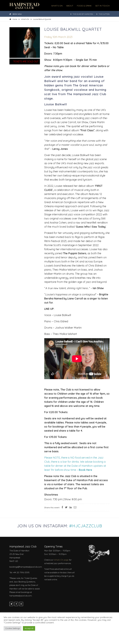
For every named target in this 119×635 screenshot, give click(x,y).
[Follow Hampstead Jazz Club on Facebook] (16, 604)
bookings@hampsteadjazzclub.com (25, 566)
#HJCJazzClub (85, 525)
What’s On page (61, 560)
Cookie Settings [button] (12, 628)
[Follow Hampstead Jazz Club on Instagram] (21, 604)
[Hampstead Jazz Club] (24, 5)
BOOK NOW (17, 14)
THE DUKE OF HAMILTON (83, 14)
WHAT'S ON (57, 5)
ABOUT (69, 5)
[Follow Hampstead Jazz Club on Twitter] (11, 604)
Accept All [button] (29, 628)
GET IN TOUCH (102, 5)
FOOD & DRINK (84, 5)
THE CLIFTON (104, 14)
